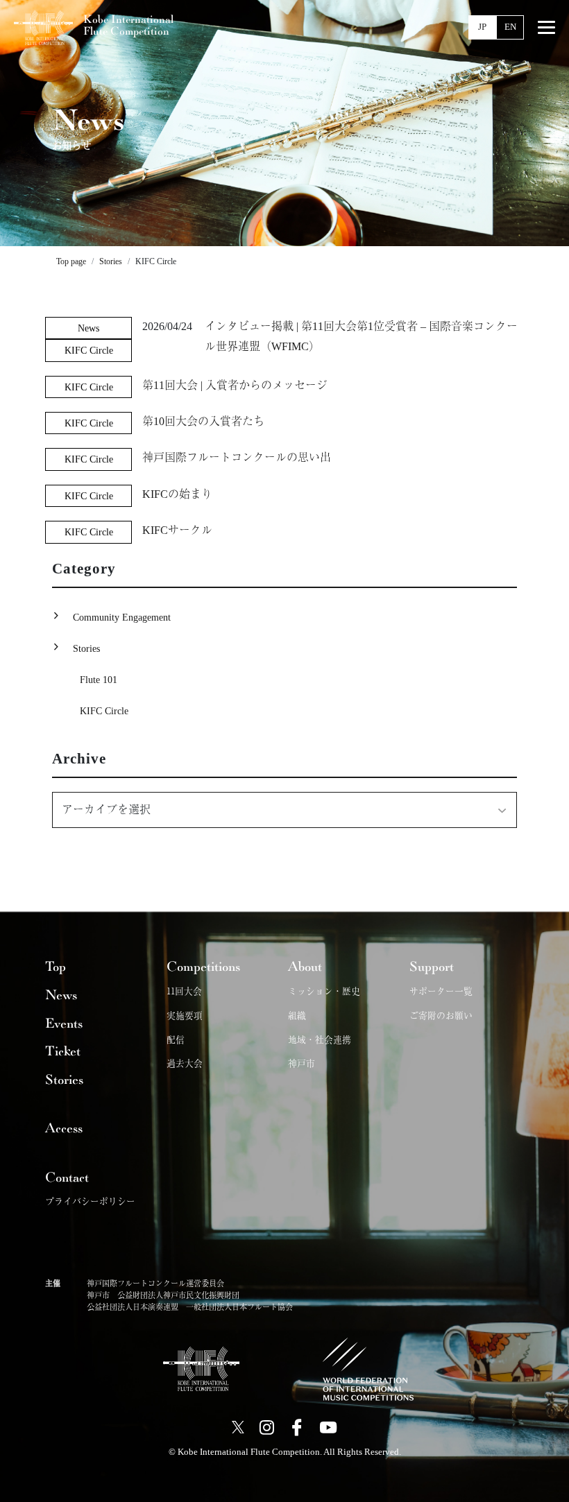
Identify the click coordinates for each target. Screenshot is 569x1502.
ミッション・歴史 (324, 990)
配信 (176, 1039)
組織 (297, 1014)
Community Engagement (122, 617)
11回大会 (184, 990)
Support (431, 966)
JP (482, 27)
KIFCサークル (177, 530)
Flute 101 (98, 680)
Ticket (62, 1051)
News (88, 328)
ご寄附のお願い (441, 1014)
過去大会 (185, 1062)
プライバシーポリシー (90, 1200)
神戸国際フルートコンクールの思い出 (236, 457)
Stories (86, 649)
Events (64, 1023)
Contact (67, 1177)
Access (64, 1128)
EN (510, 27)
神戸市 (301, 1062)
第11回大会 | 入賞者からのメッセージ (235, 385)
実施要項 (185, 1014)
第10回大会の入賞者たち (203, 421)
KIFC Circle (89, 350)
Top (55, 966)
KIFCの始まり (177, 494)
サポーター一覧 (441, 990)
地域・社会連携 (319, 1039)
